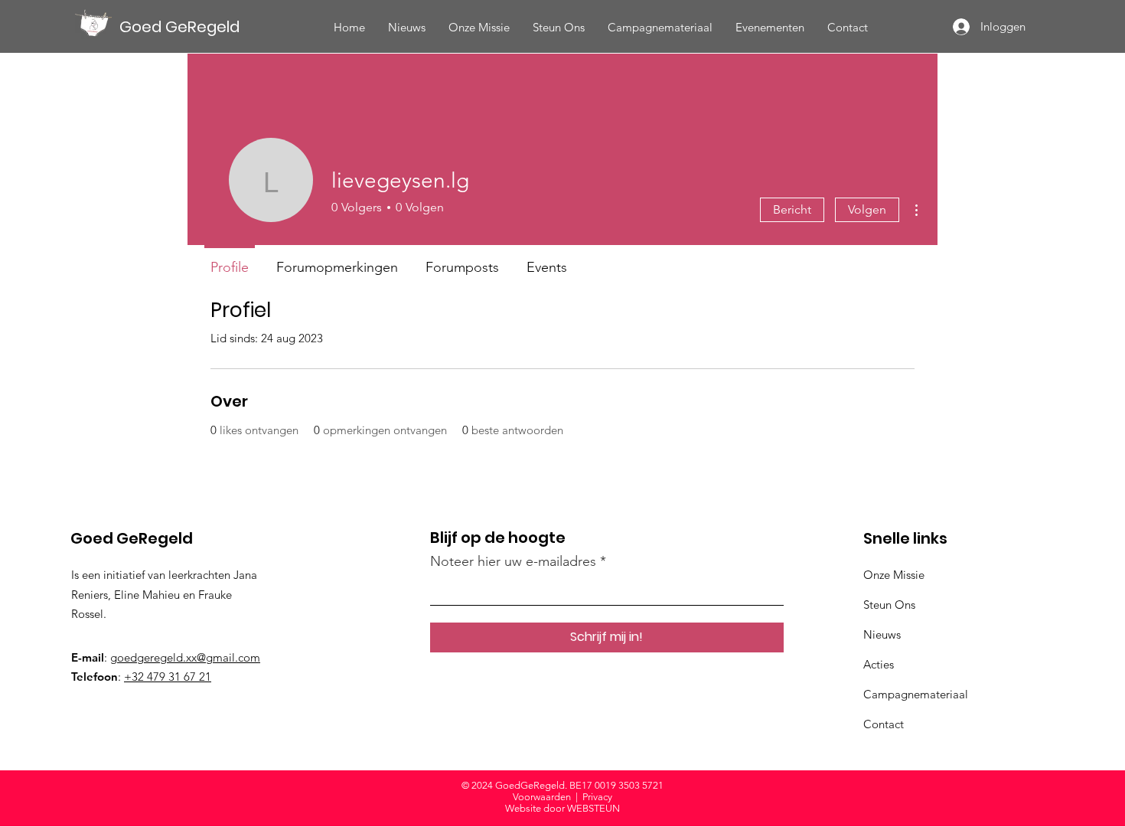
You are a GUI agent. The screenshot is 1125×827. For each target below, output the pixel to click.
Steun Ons (889, 604)
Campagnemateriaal (915, 694)
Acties (878, 664)
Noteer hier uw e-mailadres (513, 561)
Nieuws (882, 634)
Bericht (792, 209)
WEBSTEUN (593, 808)
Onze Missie (893, 574)
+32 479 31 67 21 (167, 676)
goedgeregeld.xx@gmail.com (185, 657)
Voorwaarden (542, 796)
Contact (883, 724)
